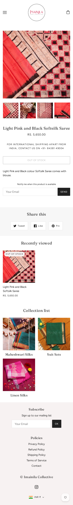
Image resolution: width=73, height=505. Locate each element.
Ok (56, 423)
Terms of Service (36, 460)
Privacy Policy (36, 444)
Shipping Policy (36, 454)
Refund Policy (36, 449)
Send (63, 191)
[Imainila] (36, 12)
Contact (36, 465)
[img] (36, 487)
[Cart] (68, 12)
